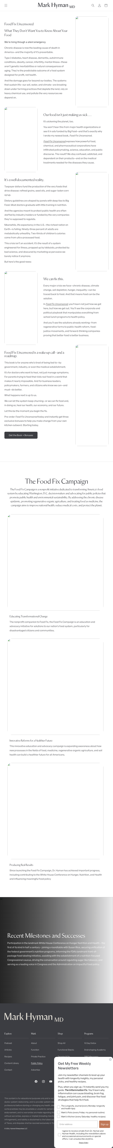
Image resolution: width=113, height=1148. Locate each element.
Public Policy (37, 1063)
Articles (8, 1049)
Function (35, 1049)
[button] (6, 5)
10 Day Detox (90, 1043)
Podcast (8, 1043)
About (34, 1043)
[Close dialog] (110, 1059)
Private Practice (38, 1056)
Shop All (61, 1043)
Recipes (8, 1056)
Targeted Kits (64, 1056)
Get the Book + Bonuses (21, 435)
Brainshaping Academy (95, 1049)
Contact (8, 1069)
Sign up (105, 1124)
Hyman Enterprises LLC (18, 1128)
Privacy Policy (83, 1142)
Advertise (35, 1069)
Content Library (11, 1063)
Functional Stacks (66, 1049)
